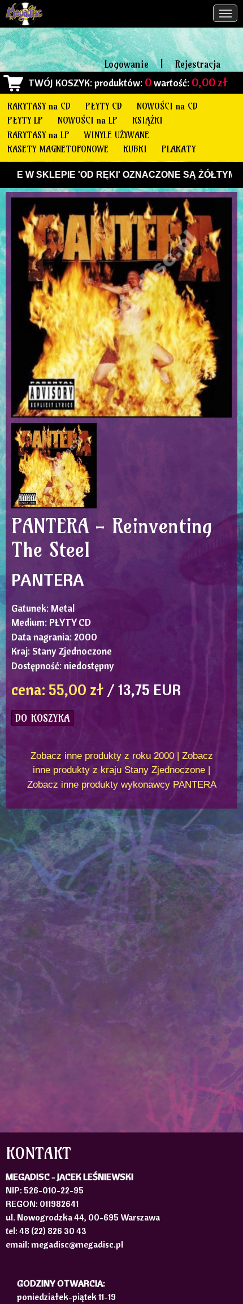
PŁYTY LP (25, 120)
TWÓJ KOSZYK (59, 83)
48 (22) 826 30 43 (52, 1230)
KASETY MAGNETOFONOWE (58, 149)
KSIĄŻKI (147, 120)
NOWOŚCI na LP (88, 120)
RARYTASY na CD (39, 106)
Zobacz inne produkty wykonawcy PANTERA (121, 784)
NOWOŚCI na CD (167, 106)
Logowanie (127, 64)
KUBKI (135, 149)
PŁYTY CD (103, 106)
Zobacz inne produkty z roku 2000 (102, 755)
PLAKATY (179, 149)
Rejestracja (197, 64)
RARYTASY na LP (38, 135)
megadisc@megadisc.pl (77, 1244)
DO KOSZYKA (42, 718)
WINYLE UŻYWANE (116, 135)
